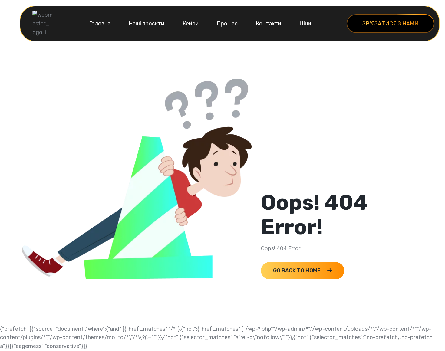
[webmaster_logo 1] (43, 23)
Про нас (227, 23)
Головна (99, 23)
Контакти (268, 23)
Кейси (191, 23)
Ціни (305, 23)
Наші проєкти (146, 23)
